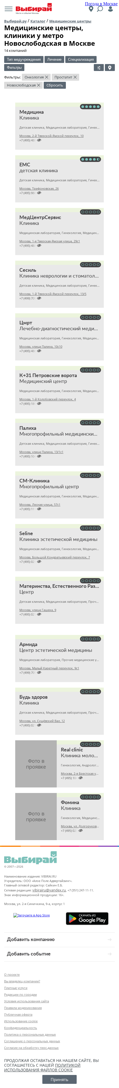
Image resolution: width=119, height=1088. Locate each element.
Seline (26, 533)
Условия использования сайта (26, 1001)
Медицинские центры (70, 21)
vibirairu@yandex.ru (49, 890)
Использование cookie (21, 1021)
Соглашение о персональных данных (32, 1041)
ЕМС (24, 164)
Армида (28, 644)
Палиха (27, 428)
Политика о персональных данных (30, 1034)
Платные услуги (15, 988)
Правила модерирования (23, 1008)
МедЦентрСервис (40, 217)
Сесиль (27, 270)
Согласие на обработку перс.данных (31, 1048)
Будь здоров (33, 697)
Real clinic (72, 750)
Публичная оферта (18, 1014)
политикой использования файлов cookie (42, 1067)
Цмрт (25, 323)
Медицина (31, 112)
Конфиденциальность (20, 1028)
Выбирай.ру (15, 21)
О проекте (12, 974)
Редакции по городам (20, 994)
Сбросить (54, 85)
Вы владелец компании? (22, 981)
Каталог (37, 21)
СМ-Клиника (34, 481)
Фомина (70, 802)
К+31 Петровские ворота (48, 375)
